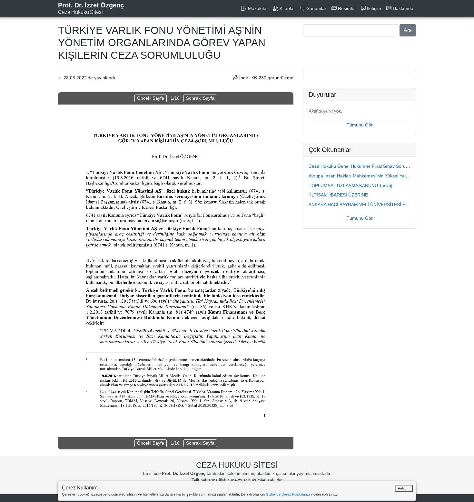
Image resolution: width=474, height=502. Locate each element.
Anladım (404, 488)
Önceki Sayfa (150, 98)
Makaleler (257, 8)
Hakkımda (402, 8)
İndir (243, 77)
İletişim (373, 8)
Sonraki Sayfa (200, 98)
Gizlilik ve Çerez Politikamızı (288, 494)
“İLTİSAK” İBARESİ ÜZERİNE (338, 194)
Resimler (346, 8)
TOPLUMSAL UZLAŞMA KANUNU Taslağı (351, 185)
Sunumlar (315, 8)
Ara (408, 30)
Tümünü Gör (360, 124)
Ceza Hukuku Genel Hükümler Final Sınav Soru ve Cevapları (371, 166)
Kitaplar (286, 8)
